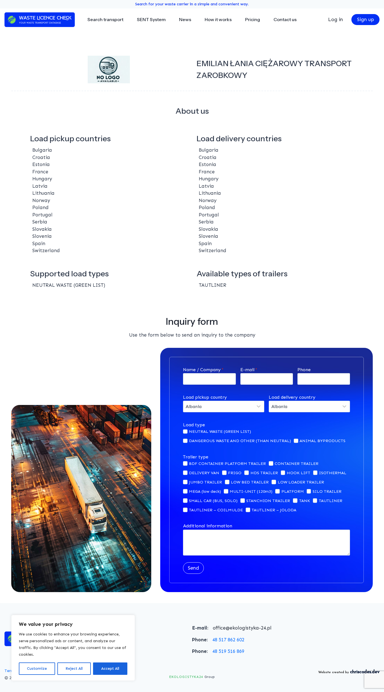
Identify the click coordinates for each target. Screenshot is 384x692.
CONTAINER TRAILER (297, 463)
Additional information (207, 525)
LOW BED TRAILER (250, 482)
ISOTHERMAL (332, 472)
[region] (73, 648)
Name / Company (203, 369)
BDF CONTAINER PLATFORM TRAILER (227, 463)
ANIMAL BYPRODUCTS (322, 440)
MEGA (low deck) (205, 491)
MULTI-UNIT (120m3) (251, 491)
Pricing (252, 19)
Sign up (365, 19)
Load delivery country (292, 397)
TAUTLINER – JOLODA (274, 509)
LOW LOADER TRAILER (301, 482)
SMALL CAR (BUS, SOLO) (213, 500)
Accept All (110, 668)
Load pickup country (205, 397)
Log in (335, 19)
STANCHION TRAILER (268, 500)
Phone (304, 369)
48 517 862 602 (228, 639)
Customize (37, 668)
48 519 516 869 (228, 651)
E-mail (248, 369)
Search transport (105, 19)
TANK (304, 500)
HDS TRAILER (264, 472)
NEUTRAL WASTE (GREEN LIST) (220, 431)
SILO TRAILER (327, 491)
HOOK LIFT (298, 472)
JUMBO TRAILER (205, 482)
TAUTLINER (330, 500)
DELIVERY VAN (204, 472)
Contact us (285, 19)
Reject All (74, 668)
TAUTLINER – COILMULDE (216, 509)
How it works (218, 19)
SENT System (151, 19)
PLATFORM (292, 491)
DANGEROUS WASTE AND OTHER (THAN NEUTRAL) (240, 440)
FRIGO (234, 472)
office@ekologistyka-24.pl (242, 628)
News (185, 19)
